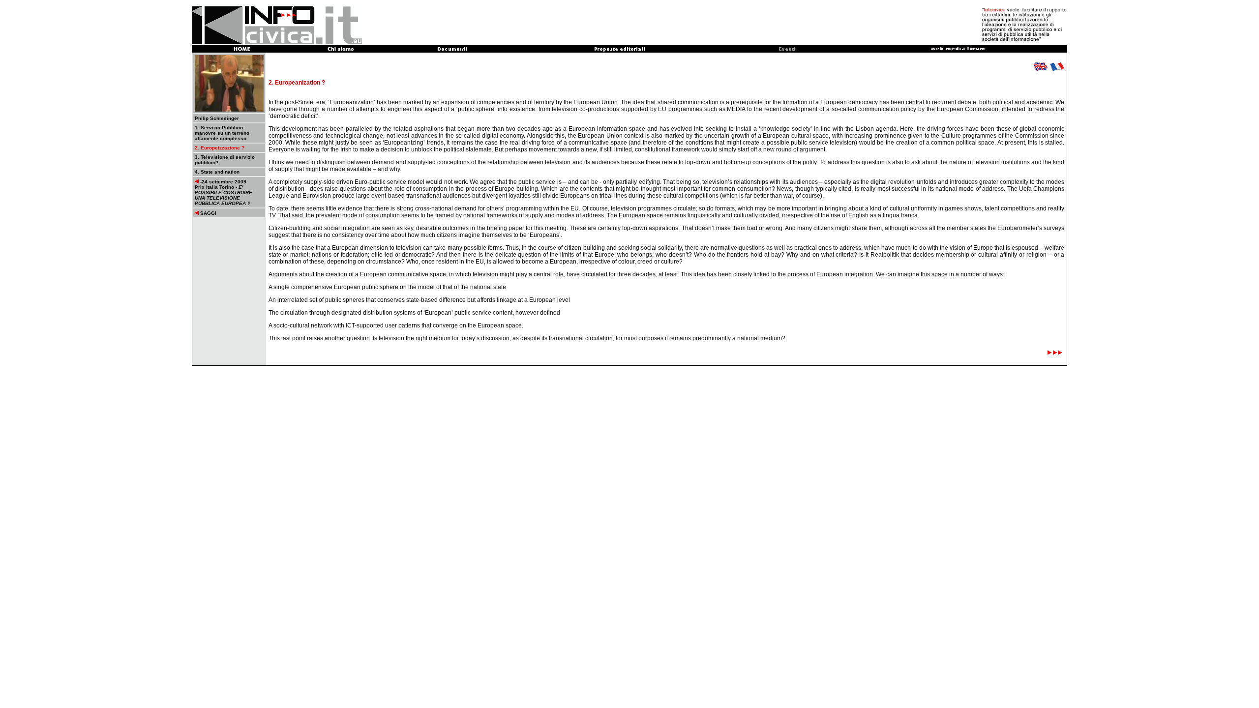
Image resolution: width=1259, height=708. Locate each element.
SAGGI (207, 213)
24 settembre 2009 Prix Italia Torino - (223, 192)
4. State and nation (217, 172)
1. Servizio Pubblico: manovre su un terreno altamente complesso (222, 133)
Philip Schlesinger (217, 118)
